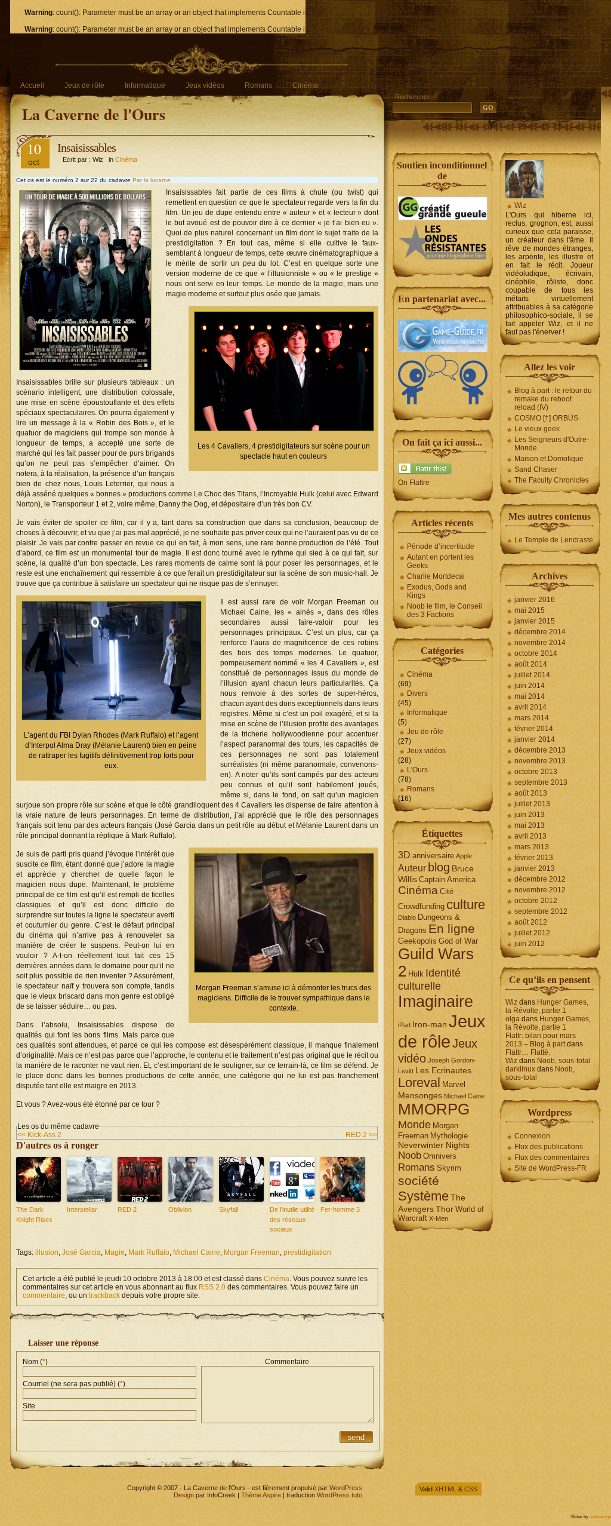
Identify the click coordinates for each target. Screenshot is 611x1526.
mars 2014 (531, 718)
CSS (470, 1489)
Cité (446, 891)
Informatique (145, 85)
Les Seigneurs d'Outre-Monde (551, 443)
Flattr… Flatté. (527, 1052)
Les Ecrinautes (443, 1070)
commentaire (44, 1295)
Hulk (416, 973)
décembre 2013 (540, 750)
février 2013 (533, 857)
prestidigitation (307, 1252)
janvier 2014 (534, 739)
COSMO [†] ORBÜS (546, 418)
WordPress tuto (339, 1495)
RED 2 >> (361, 1135)
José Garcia (81, 1252)
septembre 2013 (540, 782)
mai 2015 (529, 610)
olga (512, 1019)
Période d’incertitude (440, 546)
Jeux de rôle (84, 85)
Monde (414, 1125)
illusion (46, 1252)
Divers (417, 693)
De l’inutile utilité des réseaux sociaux (292, 1219)
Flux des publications (548, 1147)
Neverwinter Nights (434, 1145)
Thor (444, 1209)
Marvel (453, 1084)
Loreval (419, 1082)
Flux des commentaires (552, 1157)
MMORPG (434, 1109)
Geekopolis (417, 941)
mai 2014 (529, 696)
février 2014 (533, 728)
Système (423, 1196)
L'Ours (417, 770)
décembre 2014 (540, 632)
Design (184, 1495)
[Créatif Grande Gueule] (442, 218)
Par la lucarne (151, 180)
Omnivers (439, 1156)
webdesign (600, 1516)
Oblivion (180, 1209)
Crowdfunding (421, 906)
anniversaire (433, 855)
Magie (114, 1252)
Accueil (32, 85)
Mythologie (449, 1135)
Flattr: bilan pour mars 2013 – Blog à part (540, 1039)
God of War (458, 941)
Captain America (447, 879)
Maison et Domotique (549, 459)
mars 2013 (531, 847)
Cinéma (305, 85)
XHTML (445, 1489)
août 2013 (530, 793)
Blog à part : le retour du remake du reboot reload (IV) (553, 399)
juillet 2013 (532, 804)
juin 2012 (529, 943)
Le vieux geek (537, 429)
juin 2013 (529, 814)
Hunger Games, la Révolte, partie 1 (546, 1006)
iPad (404, 1024)
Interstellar (82, 1209)
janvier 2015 (534, 621)
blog (439, 867)
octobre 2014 (535, 653)
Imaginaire (435, 1002)
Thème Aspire (261, 1495)
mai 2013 (529, 825)
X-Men (438, 1218)
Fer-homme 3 (340, 1209)
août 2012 (530, 922)
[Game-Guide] (442, 349)
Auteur (412, 868)
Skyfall (228, 1209)
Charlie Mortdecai (436, 576)
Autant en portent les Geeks (440, 561)
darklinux (520, 1069)
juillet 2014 (532, 675)
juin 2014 (529, 685)
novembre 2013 (540, 761)
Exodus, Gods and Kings (437, 591)
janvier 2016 (534, 599)
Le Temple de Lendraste (553, 540)
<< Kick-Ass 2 (39, 1135)
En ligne (451, 929)
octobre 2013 (535, 771)
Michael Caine (196, 1252)
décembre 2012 (540, 879)
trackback (104, 1295)
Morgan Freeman (252, 1252)
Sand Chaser (535, 469)
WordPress (345, 1487)
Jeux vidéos (205, 85)
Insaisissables (86, 147)
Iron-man (429, 1024)
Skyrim (449, 1167)
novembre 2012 (540, 890)
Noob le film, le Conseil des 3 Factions (444, 610)
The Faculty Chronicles (551, 480)
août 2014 (530, 664)
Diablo (407, 917)
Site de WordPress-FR (550, 1168)
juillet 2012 (532, 933)
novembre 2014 (540, 642)
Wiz (520, 205)
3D (404, 855)
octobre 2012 (535, 900)
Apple (464, 855)
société (418, 1181)
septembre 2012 (540, 911)
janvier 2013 (534, 868)
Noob (409, 1155)
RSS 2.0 (212, 1287)
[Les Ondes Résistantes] (442, 258)
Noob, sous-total (563, 1061)
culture (465, 904)
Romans (258, 85)
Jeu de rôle (425, 731)
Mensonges (420, 1095)
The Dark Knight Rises (34, 1214)
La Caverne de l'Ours (93, 114)
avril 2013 (530, 836)
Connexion (532, 1136)
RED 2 (127, 1209)
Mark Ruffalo (148, 1252)
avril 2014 (530, 707)
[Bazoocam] (442, 402)
